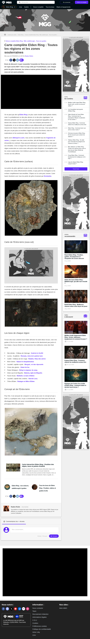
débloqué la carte (18, 138)
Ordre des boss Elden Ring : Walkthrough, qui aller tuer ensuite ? (76, 281)
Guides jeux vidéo (12, 34)
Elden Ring (20, 34)
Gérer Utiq (36, 632)
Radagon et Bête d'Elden (26, 381)
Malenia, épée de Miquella (33, 373)
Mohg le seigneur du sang (28, 370)
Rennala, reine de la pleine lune (32, 356)
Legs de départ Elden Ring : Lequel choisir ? (76, 162)
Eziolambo (47, 176)
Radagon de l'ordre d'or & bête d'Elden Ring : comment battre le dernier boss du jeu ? (75, 385)
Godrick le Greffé (37, 353)
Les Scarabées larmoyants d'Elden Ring (75, 110)
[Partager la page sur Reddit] (17, 60)
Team (34, 611)
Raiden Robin (29, 56)
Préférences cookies (39, 626)
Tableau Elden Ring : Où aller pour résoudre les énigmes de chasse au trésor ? (76, 141)
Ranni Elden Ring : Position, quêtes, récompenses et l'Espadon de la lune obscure (74, 256)
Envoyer (54, 536)
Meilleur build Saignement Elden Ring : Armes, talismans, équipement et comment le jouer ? (76, 337)
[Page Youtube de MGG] (15, 608)
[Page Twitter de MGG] (11, 608)
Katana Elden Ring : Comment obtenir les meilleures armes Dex (77, 123)
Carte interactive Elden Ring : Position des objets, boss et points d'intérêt (38, 465)
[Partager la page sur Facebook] (10, 60)
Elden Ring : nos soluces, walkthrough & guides (20, 487)
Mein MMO (63, 608)
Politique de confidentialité (41, 629)
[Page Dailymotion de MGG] (19, 608)
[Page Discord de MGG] (7, 608)
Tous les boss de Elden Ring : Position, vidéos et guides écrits (47, 488)
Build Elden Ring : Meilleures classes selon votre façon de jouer (76, 305)
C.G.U (34, 620)
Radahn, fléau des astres (37, 359)
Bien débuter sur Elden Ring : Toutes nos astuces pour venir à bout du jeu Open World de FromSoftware (77, 149)
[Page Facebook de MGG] (3, 608)
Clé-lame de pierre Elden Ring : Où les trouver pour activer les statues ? (77, 134)
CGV (34, 635)
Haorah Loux (32, 378)
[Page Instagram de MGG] (27, 608)
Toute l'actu (76, 169)
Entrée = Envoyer (42, 536)
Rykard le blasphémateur (25, 361)
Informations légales (39, 617)
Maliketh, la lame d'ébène (25, 376)
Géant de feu (24, 367)
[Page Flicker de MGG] (23, 608)
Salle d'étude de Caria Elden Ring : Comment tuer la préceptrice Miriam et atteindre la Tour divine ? (76, 117)
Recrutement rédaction (40, 614)
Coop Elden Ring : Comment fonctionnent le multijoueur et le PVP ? (76, 157)
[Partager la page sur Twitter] (14, 60)
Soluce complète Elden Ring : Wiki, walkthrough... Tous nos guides (41, 34)
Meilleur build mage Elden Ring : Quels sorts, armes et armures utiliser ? (77, 104)
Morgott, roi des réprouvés (34, 364)
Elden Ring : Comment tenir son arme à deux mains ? (77, 128)
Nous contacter (37, 608)
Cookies (35, 623)
